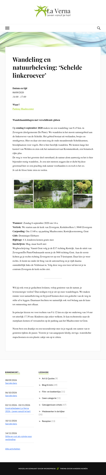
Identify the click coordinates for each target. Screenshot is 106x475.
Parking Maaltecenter (23, 108)
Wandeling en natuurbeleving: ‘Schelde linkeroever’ (47, 67)
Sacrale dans (11, 383)
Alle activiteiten (12, 448)
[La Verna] (53, 15)
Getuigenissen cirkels (52, 404)
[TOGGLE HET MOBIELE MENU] (7, 28)
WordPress (50, 469)
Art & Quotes (48, 378)
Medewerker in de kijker (53, 411)
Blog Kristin (47, 385)
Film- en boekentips (51, 391)
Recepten (46, 421)
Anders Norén (80, 469)
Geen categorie (49, 398)
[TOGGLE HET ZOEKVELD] (99, 28)
